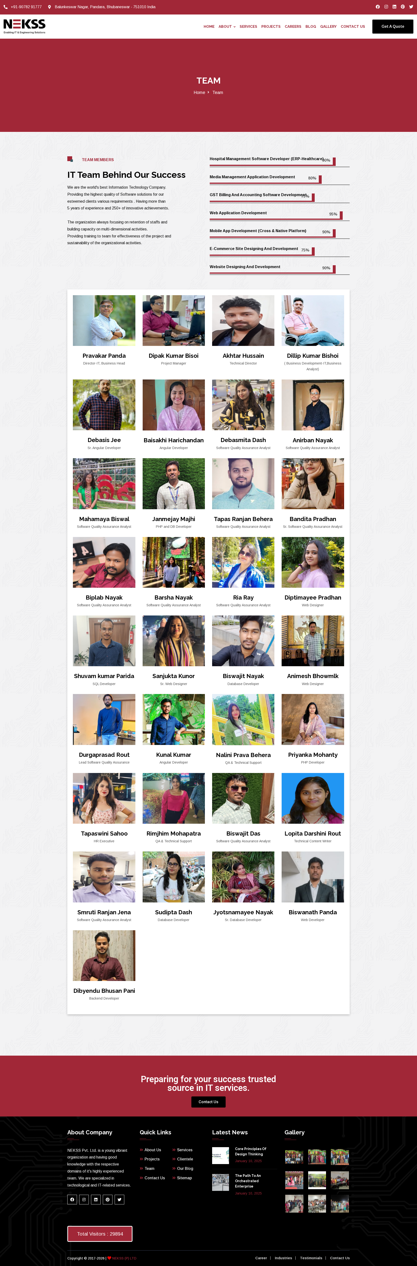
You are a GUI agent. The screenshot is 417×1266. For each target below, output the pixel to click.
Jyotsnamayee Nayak (243, 912)
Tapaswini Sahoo (104, 833)
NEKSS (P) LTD (123, 1258)
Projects (271, 26)
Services (248, 26)
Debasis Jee (104, 439)
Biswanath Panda (313, 912)
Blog (311, 26)
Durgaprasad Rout (104, 754)
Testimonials (311, 1258)
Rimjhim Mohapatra (173, 833)
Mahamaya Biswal (104, 518)
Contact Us (353, 26)
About (225, 26)
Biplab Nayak (104, 597)
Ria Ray (243, 597)
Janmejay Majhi (173, 518)
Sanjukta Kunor (174, 675)
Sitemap (184, 1178)
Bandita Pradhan (313, 518)
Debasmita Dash (243, 439)
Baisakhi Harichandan (174, 440)
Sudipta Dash (173, 912)
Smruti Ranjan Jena (104, 912)
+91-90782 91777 (26, 7)
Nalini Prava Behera (243, 754)
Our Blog (185, 1168)
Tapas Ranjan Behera (243, 518)
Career (261, 1258)
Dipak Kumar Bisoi (174, 355)
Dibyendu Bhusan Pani (104, 990)
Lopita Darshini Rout (313, 833)
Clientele (185, 1159)
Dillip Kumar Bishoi (313, 355)
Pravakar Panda (104, 355)
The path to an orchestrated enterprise (248, 1181)
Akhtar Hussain (243, 355)
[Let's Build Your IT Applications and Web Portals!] (24, 26)
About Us (153, 1150)
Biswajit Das (243, 833)
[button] (208, 1102)
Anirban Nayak (313, 440)
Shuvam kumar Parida (104, 675)
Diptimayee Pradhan (313, 597)
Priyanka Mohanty (313, 754)
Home (209, 26)
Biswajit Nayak (243, 675)
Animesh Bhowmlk (313, 675)
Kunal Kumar (173, 754)
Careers (293, 26)
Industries (283, 1258)
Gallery (328, 26)
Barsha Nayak (173, 597)
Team (149, 1168)
